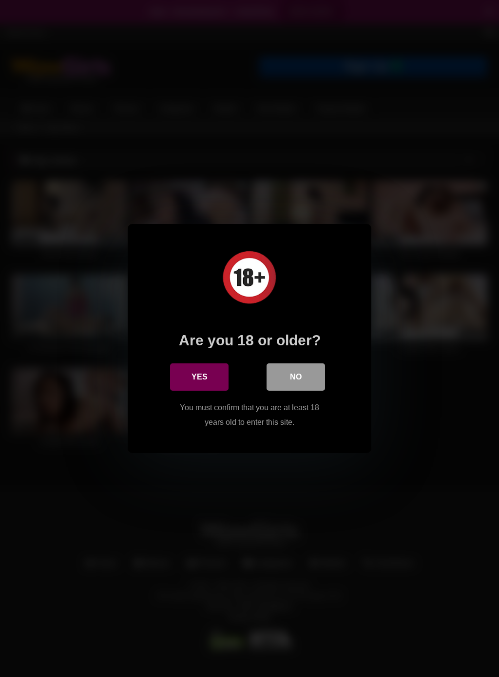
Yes (200, 377)
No (296, 377)
